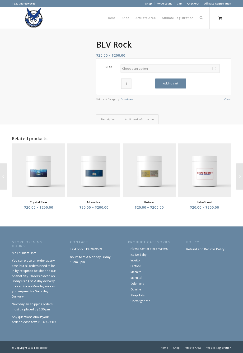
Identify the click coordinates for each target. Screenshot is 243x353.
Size (109, 67)
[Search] (201, 18)
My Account (164, 3)
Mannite (136, 272)
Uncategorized (140, 301)
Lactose (136, 266)
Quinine (136, 289)
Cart (179, 3)
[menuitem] (148, 3)
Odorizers (127, 99)
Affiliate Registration (217, 3)
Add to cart (170, 83)
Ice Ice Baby (138, 255)
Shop (148, 3)
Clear (227, 99)
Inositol (135, 260)
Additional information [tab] (139, 119)
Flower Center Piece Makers (149, 249)
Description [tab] (108, 119)
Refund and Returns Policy (205, 249)
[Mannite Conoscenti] (3, 176)
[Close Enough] (239, 176)
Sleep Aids (138, 295)
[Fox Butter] (35, 18)
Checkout (193, 3)
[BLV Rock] (48, 64)
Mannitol (136, 278)
